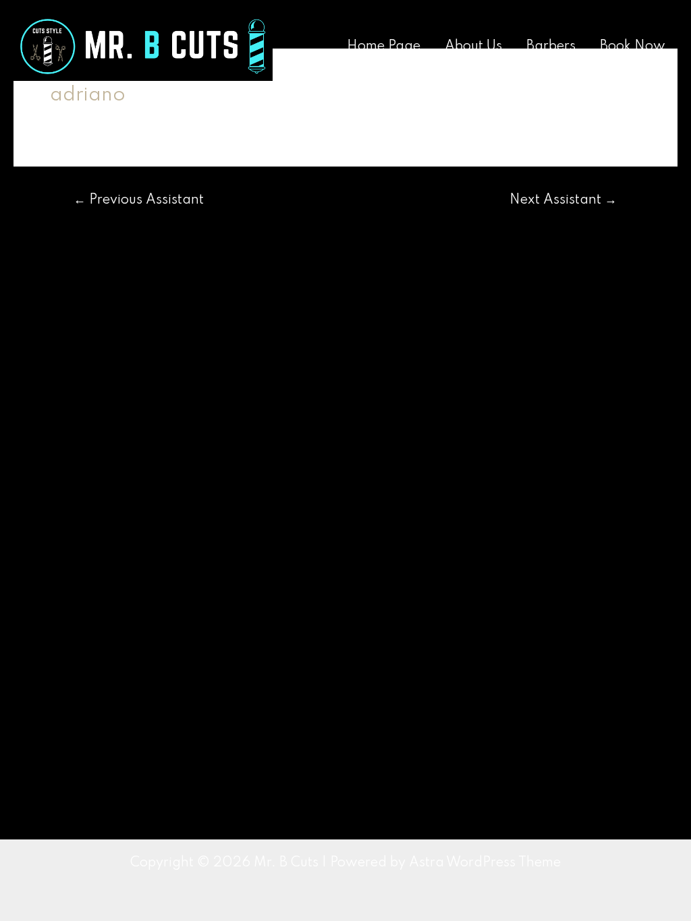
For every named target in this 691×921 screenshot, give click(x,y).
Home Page (383, 46)
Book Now (632, 46)
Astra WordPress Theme (485, 863)
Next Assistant (563, 200)
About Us (473, 46)
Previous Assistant (139, 200)
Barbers (551, 46)
